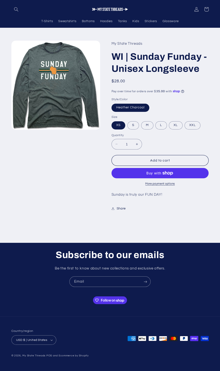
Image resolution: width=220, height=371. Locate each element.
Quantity (118, 135)
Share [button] (121, 208)
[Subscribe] (145, 281)
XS (118, 125)
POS (49, 355)
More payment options (160, 183)
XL (176, 125)
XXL (192, 125)
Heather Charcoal (130, 107)
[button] (16, 9)
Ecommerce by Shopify (74, 355)
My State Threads (34, 355)
